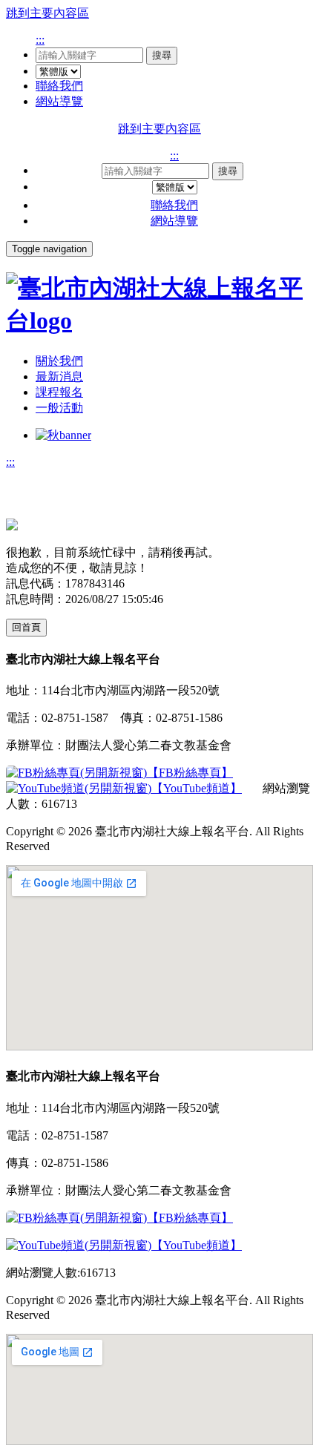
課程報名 (59, 392)
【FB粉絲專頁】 (190, 772)
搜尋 (161, 55)
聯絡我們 (59, 85)
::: (40, 39)
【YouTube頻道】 (196, 788)
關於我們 (59, 361)
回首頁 (26, 627)
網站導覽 (59, 101)
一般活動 (59, 407)
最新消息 (59, 376)
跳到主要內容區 (47, 13)
